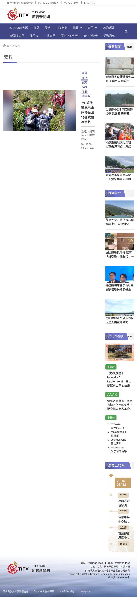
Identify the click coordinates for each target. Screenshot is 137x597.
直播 (36, 27)
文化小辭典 (90, 35)
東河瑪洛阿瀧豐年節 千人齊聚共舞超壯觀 (118, 177)
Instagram (89, 3)
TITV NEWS (38, 12)
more (123, 543)
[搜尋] (126, 31)
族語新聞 (108, 27)
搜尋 (84, 82)
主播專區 (49, 35)
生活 (84, 77)
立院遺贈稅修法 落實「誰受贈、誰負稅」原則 (119, 256)
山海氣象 (61, 27)
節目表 (34, 35)
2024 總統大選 (18, 27)
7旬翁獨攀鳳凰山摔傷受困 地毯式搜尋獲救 (87, 112)
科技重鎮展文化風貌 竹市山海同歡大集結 (118, 144)
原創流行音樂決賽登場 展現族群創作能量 (124, 503)
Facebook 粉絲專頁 (48, 3)
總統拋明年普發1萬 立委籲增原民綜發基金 (119, 287)
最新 (47, 27)
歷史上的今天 (69, 35)
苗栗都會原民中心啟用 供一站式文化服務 (124, 536)
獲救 (84, 91)
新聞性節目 (17, 35)
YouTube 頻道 (71, 3)
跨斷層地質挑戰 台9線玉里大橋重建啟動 (119, 320)
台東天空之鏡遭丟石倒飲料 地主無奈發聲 (119, 222)
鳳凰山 (86, 96)
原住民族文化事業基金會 (20, 3)
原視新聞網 (41, 16)
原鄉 (84, 73)
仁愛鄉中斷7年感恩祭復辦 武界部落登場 (119, 111)
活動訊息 (109, 35)
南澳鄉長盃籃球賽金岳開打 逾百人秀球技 (119, 78)
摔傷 (84, 87)
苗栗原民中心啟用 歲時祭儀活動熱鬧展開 (124, 520)
